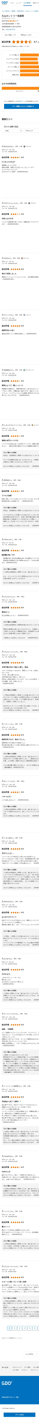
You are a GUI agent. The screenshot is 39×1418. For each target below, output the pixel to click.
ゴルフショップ (17, 1367)
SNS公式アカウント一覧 (10, 1397)
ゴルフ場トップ (10, 35)
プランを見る (19, 1414)
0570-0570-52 (10, 29)
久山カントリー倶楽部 (32, 11)
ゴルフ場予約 (5, 11)
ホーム (12, 3)
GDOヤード (22, 101)
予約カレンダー (26, 35)
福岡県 (13, 11)
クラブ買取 (27, 1367)
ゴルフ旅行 (16, 1370)
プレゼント (24, 1370)
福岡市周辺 (20, 11)
